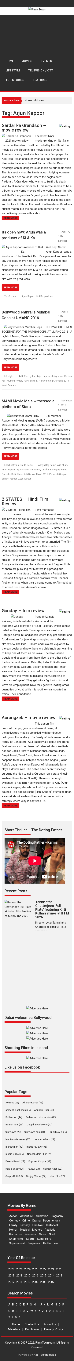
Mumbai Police (14, 380)
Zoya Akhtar (24, 478)
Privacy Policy (53, 1329)
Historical (52, 1225)
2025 (19, 1269)
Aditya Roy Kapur (47, 465)
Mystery (37, 1229)
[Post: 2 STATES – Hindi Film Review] (65, 502)
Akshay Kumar (32, 1102)
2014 (51, 1275)
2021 (51, 1269)
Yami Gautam (9, 385)
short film (57, 1176)
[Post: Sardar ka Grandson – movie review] (65, 128)
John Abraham (44, 1139)
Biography (57, 1216)
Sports (30, 1238)
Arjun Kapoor (28, 296)
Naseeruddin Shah (39, 1154)
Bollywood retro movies (41, 1117)
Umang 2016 (62, 380)
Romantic (31, 1234)
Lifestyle (8, 376)
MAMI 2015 (42, 474)
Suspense (34, 1243)
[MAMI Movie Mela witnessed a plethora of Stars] (23, 416)
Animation (41, 1216)
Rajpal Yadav (15, 1168)
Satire (42, 1234)
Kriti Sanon (29, 474)
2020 (59, 1269)
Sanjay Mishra (36, 1176)
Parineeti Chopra (58, 474)
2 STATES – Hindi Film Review (25, 501)
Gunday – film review (23, 610)
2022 (43, 1269)
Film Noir (37, 1225)
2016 (35, 1275)
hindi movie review (18, 1139)
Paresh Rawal (15, 1161)
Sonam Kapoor (9, 478)
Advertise (13, 1329)
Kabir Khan (16, 474)
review (34, 1168)
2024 (27, 1269)
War (56, 1243)
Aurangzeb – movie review (28, 717)
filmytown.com (35, 1132)
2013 (59, 1275)
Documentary (51, 1220)
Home (28, 100)
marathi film (14, 1146)
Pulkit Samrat (31, 380)
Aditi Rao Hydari (27, 376)
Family (13, 1225)
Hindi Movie (58, 1132)
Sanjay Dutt (14, 1176)
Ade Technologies (45, 1354)
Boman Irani (14, 1124)
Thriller (47, 1243)
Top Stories (10, 296)
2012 (11, 1282)
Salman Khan (52, 1168)
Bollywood (14, 1117)
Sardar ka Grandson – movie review (24, 128)
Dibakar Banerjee (51, 469)
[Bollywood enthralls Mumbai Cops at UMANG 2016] (23, 327)
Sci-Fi (52, 1234)
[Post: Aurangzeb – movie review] (65, 720)
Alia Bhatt (62, 465)
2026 (11, 1269)
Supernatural (17, 1243)
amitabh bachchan (18, 1110)
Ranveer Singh (46, 380)
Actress (12, 1102)
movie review (37, 1146)
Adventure (26, 1216)
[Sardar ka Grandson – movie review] (17, 136)
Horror (13, 1229)
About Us (50, 1324)
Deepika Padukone (39, 1124)
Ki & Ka (39, 296)
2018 (19, 1275)
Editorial (62, 241)
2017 (27, 1275)
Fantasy (25, 1225)
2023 (35, 1269)
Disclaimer (32, 1329)
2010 (27, 1282)
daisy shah (57, 376)
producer (49, 296)
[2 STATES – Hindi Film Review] (17, 510)
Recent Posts (16, 891)
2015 (43, 1275)
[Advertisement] (37, 36)
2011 (19, 1282)
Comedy (14, 1220)
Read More (10, 218)
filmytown (13, 1132)
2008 (43, 1282)
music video (15, 1154)
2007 (51, 1282)
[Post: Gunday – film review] (65, 613)
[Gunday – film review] (17, 616)
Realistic (50, 1229)
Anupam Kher (44, 1110)
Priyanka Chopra (39, 1161)
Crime (26, 1220)
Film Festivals (11, 465)
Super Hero (44, 1238)
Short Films (16, 1238)
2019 (11, 1275)
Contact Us (32, 1324)
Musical (25, 1229)
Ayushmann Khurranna (28, 469)
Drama (36, 1220)
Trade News (26, 465)
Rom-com (15, 1234)
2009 (35, 1282)
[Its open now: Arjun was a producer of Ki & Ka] (23, 247)
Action (13, 1216)
